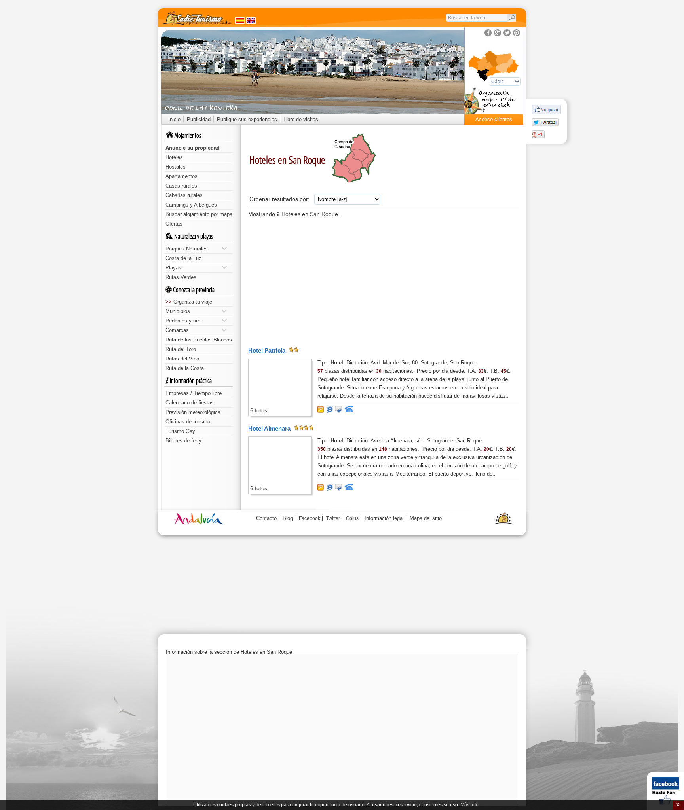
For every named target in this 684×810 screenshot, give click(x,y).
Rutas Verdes (180, 277)
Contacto (266, 518)
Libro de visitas (300, 119)
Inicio (174, 119)
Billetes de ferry (183, 441)
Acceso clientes (493, 119)
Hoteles (174, 157)
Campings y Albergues (191, 205)
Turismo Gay (180, 431)
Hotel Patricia (266, 350)
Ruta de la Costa (184, 368)
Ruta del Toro (180, 349)
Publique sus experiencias (247, 119)
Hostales (175, 167)
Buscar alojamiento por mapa (198, 214)
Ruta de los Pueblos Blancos (198, 340)
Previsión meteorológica (192, 412)
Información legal (384, 518)
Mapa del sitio (426, 518)
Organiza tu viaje (188, 302)
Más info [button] (469, 805)
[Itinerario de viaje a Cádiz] (494, 103)
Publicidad (199, 119)
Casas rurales (181, 186)
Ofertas (173, 224)
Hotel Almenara (269, 428)
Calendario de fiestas (189, 403)
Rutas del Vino (182, 359)
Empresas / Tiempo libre (193, 393)
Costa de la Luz (183, 258)
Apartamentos (181, 176)
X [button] (677, 804)
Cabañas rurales (184, 195)
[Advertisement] (383, 281)
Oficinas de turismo (187, 422)
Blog (288, 518)
